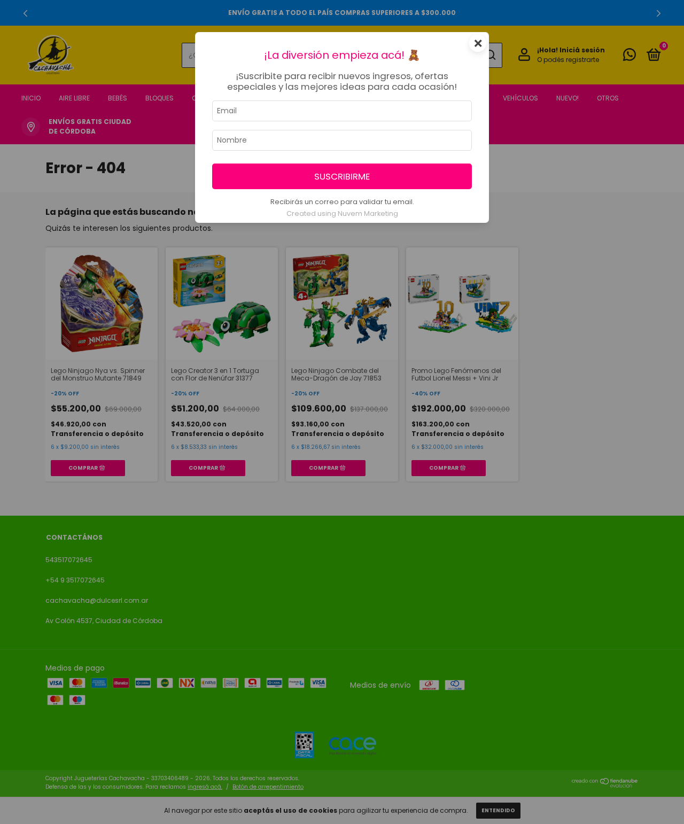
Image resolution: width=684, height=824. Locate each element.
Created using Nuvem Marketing (342, 213)
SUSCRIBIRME (342, 176)
